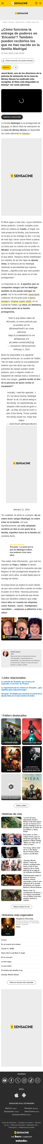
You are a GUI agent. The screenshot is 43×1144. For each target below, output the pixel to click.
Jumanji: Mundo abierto (10, 975)
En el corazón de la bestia (10, 944)
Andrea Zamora (15, 652)
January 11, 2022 (21, 509)
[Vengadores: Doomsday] (8, 927)
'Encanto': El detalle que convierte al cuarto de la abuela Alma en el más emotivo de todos (21, 695)
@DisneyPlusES (17, 328)
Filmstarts (28, 1108)
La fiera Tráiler (32, 798)
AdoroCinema (29, 1111)
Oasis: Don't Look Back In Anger (13, 953)
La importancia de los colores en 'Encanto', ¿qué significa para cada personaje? (21, 689)
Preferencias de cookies (27, 1127)
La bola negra (6, 962)
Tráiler (18, 927)
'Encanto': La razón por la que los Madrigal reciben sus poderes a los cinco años (21, 551)
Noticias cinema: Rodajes (33, 22)
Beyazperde (9, 1111)
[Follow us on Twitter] (18, 1080)
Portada (4, 22)
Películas (11, 22)
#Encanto (10, 321)
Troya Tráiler (11, 770)
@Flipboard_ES (21, 339)
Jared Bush (33, 294)
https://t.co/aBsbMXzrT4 (19, 335)
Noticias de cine (20, 22)
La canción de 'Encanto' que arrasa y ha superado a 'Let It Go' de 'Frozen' (17, 683)
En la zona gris (6, 957)
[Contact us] (38, 1080)
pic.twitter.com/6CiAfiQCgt (21, 342)
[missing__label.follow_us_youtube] (5, 1080)
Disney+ (26, 133)
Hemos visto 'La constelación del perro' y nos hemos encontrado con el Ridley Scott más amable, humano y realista (32, 895)
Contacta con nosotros (25, 1123)
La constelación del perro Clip (11, 743)
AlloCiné (8, 1108)
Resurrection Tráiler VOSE (32, 743)
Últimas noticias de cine (21, 907)
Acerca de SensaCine (9, 1123)
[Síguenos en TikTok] (31, 1080)
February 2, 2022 (21, 349)
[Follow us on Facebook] (12, 1080)
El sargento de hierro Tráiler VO (32, 770)
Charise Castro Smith (21, 301)
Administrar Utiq (32, 1125)
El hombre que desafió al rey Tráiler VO (11, 798)
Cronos (4, 940)
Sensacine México (19, 1115)
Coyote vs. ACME (7, 949)
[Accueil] (19, 3)
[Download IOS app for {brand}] (17, 1095)
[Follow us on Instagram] (25, 1080)
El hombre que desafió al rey (12, 970)
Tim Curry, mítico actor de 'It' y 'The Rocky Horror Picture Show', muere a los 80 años (31, 850)
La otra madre (6, 966)
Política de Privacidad (18, 1125)
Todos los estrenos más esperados (21, 982)
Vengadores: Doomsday (24, 919)
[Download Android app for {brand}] (25, 1095)
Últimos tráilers (21, 806)
